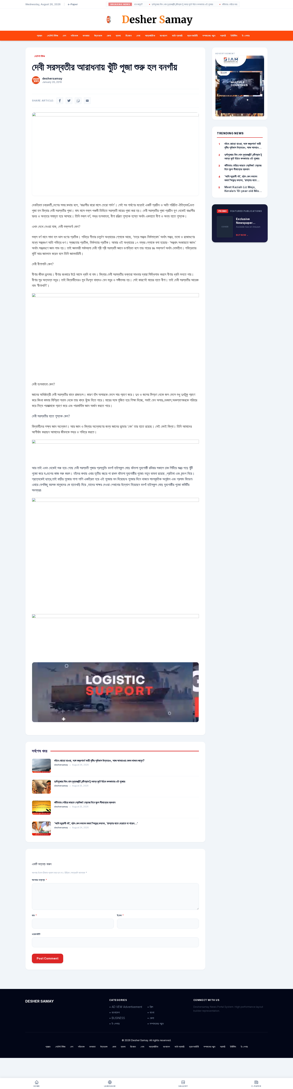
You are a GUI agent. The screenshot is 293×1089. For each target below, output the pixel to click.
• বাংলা (150, 1012)
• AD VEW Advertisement (125, 1006)
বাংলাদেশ (163, 35)
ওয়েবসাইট (36, 934)
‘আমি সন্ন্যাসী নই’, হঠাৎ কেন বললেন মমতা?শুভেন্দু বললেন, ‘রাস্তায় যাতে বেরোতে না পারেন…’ (96, 823)
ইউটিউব (234, 35)
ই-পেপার (246, 35)
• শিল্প (150, 1006)
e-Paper (73, 4)
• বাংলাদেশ (114, 1012)
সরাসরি (223, 35)
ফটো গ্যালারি (177, 35)
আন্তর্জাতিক (150, 35)
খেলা (138, 35)
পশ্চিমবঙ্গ (74, 35)
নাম (34, 915)
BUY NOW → (242, 235)
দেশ (64, 35)
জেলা (109, 35)
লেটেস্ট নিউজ (52, 35)
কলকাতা (86, 35)
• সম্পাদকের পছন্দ (155, 1023)
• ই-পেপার (114, 1023)
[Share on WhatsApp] (78, 100)
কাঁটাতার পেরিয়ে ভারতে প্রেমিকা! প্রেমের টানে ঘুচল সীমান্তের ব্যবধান (232, 4)
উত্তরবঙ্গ (98, 35)
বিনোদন (129, 35)
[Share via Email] (87, 100)
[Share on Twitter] (69, 100)
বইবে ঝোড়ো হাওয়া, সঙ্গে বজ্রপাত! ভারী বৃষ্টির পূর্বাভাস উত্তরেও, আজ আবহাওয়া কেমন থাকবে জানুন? (99, 760)
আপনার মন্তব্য (39, 879)
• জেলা (150, 1018)
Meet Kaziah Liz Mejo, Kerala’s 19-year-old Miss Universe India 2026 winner (242, 189)
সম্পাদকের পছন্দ (209, 35)
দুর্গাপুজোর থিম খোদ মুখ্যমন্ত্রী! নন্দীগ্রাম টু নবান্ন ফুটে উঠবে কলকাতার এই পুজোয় (166, 4)
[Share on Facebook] (59, 100)
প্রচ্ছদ (39, 35)
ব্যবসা (118, 35)
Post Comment (47, 958)
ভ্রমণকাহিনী (192, 35)
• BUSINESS (117, 1018)
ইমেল (120, 915)
